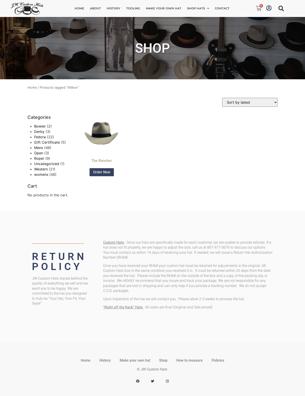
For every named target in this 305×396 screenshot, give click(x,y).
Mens (38, 147)
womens (41, 174)
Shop (163, 360)
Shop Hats (196, 8)
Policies (218, 360)
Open (38, 153)
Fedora (40, 137)
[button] (281, 9)
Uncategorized (46, 163)
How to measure (189, 360)
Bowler (40, 126)
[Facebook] (137, 381)
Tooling (133, 8)
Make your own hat (163, 8)
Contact (222, 8)
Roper (39, 158)
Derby (39, 131)
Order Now (101, 172)
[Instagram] (167, 381)
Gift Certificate (47, 142)
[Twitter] (152, 381)
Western (41, 169)
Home (79, 8)
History (113, 8)
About (95, 8)
